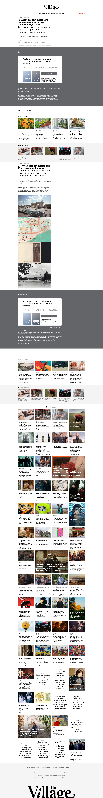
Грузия (37, 586)
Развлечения (52, 13)
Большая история (56, 466)
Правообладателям (46, 767)
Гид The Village (38, 130)
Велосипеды (55, 586)
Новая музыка (72, 491)
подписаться (49, 73)
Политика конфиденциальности (33, 767)
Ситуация (37, 515)
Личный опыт (21, 130)
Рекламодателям (30, 768)
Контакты (55, 767)
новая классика (21, 468)
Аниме (71, 515)
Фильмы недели (21, 586)
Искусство (54, 372)
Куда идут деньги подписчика (56, 327)
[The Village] (51, 7)
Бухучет (37, 444)
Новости (21, 17)
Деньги (20, 633)
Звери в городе (55, 515)
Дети (63, 13)
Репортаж (20, 421)
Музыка (20, 515)
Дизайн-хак (55, 130)
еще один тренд (73, 609)
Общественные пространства (75, 130)
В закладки (38, 372)
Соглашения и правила (64, 767)
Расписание (38, 609)
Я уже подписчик (23, 294)
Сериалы (20, 444)
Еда (57, 13)
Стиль (60, 13)
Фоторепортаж (39, 562)
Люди (43, 13)
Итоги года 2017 (21, 372)
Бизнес (47, 13)
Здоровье (54, 421)
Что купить (55, 444)
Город (40, 13)
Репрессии (20, 609)
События (54, 727)
